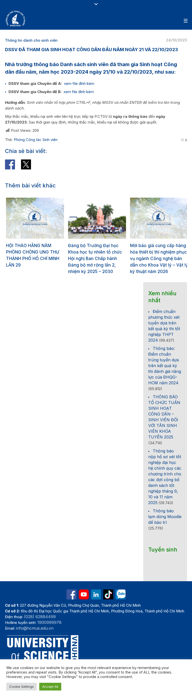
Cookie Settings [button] (21, 687)
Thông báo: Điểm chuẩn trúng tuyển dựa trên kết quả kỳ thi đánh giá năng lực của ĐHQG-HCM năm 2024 (164, 365)
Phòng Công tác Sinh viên (36, 139)
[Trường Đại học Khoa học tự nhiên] (96, 594)
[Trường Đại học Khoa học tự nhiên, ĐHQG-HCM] (16, 18)
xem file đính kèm (79, 83)
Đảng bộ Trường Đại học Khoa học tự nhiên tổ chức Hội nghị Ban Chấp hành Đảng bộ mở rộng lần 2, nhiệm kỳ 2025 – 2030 (94, 258)
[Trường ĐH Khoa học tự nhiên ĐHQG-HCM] (71, 594)
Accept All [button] (50, 687)
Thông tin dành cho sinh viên (31, 40)
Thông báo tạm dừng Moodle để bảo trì (165, 516)
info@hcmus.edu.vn (35, 628)
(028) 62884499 (40, 616)
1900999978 (49, 622)
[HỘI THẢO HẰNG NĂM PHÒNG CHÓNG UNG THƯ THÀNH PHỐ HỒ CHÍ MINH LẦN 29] (34, 218)
